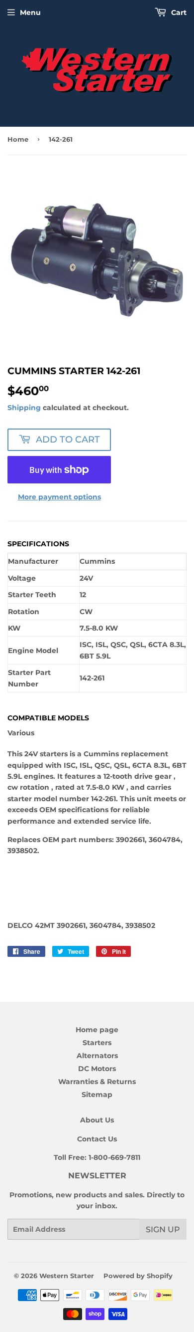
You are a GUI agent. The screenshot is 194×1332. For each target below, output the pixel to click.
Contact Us (97, 1138)
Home (17, 139)
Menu (30, 12)
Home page (97, 1029)
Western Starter (66, 1276)
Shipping (24, 407)
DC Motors (97, 1068)
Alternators (97, 1055)
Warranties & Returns (97, 1081)
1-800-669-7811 (114, 1157)
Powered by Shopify (138, 1276)
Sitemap (97, 1094)
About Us (97, 1119)
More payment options (59, 496)
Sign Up (163, 1229)
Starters (97, 1042)
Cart (178, 12)
